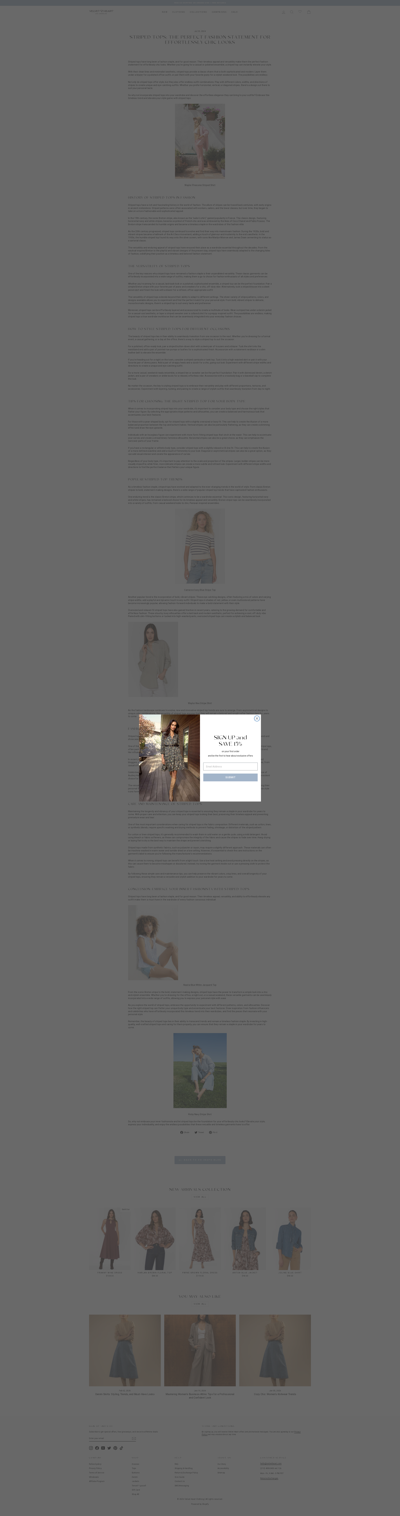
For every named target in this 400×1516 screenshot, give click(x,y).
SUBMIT (230, 777)
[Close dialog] (257, 718)
